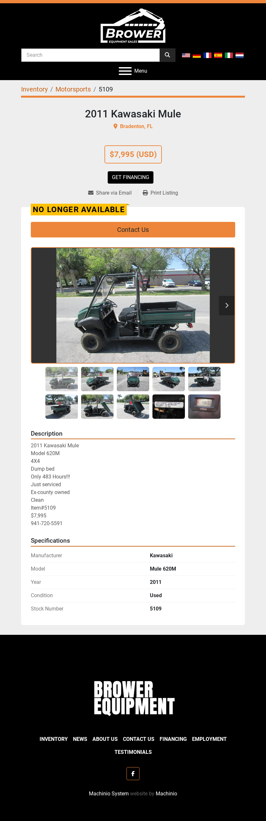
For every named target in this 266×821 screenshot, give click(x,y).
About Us (105, 739)
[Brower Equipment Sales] (133, 697)
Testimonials (133, 752)
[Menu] (125, 71)
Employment (209, 739)
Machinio (166, 794)
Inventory (54, 739)
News (80, 739)
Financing (173, 739)
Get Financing (130, 177)
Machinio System (109, 794)
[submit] (167, 55)
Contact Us (133, 230)
